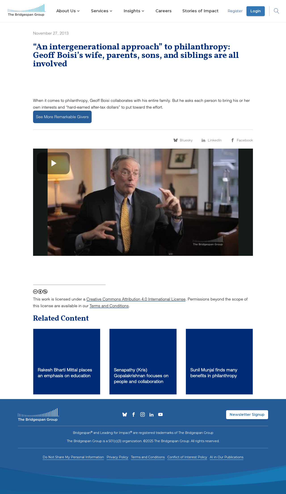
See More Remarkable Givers (62, 116)
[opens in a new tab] (124, 415)
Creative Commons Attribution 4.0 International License (135, 299)
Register (235, 11)
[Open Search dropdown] (274, 11)
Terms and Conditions (109, 305)
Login (255, 11)
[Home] (27, 11)
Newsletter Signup (247, 414)
